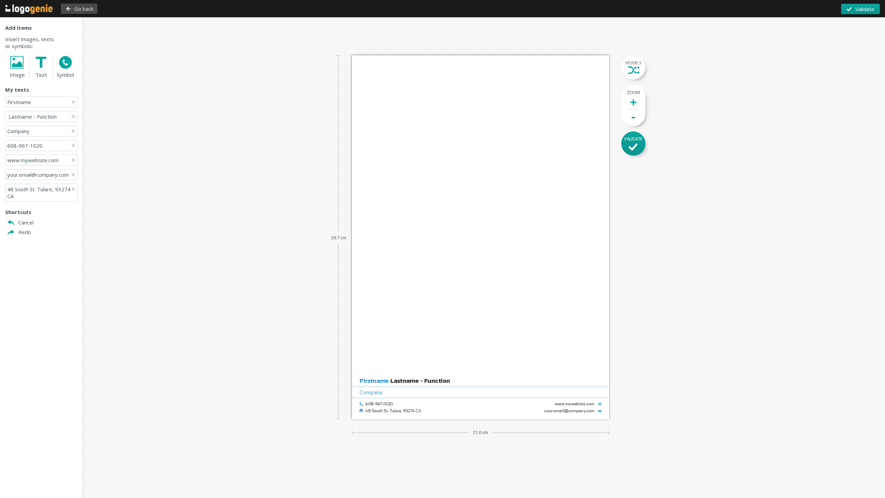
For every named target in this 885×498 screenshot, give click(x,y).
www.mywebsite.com (32, 160)
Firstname (19, 102)
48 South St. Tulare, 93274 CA (39, 193)
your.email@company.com (38, 174)
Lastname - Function (32, 116)
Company (18, 131)
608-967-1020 (25, 145)
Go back (83, 8)
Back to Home (29, 9)
